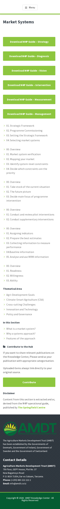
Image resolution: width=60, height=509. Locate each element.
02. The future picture (18, 191)
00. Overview (13, 149)
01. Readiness (14, 270)
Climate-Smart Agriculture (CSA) (25, 299)
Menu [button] (32, 7)
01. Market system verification (23, 154)
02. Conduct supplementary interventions (30, 219)
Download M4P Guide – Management (29, 114)
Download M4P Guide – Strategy (29, 41)
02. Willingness (14, 275)
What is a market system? (21, 328)
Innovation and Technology (22, 309)
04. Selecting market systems (23, 140)
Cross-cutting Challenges (21, 304)
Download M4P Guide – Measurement (29, 99)
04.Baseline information (20, 252)
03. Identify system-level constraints (27, 164)
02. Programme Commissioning (24, 130)
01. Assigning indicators (19, 233)
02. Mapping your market (20, 159)
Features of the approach (20, 338)
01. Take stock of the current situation (28, 186)
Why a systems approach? (21, 333)
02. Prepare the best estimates (24, 238)
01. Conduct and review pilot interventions (30, 214)
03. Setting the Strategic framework (27, 135)
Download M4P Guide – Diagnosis (29, 56)
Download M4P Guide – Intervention (29, 85)
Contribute (29, 382)
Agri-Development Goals (20, 294)
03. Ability (12, 280)
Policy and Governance (19, 314)
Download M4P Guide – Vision (29, 70)
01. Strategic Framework (20, 125)
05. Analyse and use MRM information (27, 256)
